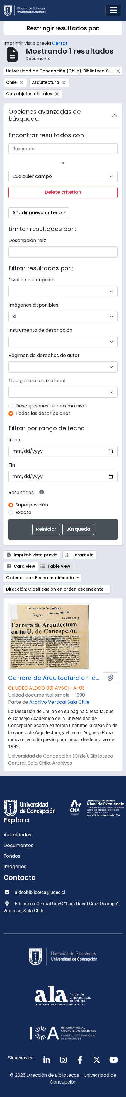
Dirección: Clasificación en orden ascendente (55, 589)
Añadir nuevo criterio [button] (37, 212)
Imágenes (15, 866)
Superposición (32, 504)
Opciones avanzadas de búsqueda (44, 115)
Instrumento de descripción (40, 330)
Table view (58, 566)
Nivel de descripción (31, 279)
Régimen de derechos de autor (44, 355)
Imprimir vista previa (35, 555)
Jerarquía (82, 555)
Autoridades (17, 834)
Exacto (23, 512)
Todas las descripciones (43, 413)
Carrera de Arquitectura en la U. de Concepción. (54, 677)
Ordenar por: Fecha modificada (40, 578)
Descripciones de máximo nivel (51, 405)
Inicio (14, 439)
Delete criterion (63, 192)
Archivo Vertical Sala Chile (59, 702)
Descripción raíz (27, 240)
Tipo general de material (36, 380)
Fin (11, 465)
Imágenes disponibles (33, 305)
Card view (24, 566)
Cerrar (60, 43)
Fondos (12, 856)
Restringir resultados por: (63, 28)
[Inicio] (27, 10)
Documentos (18, 845)
